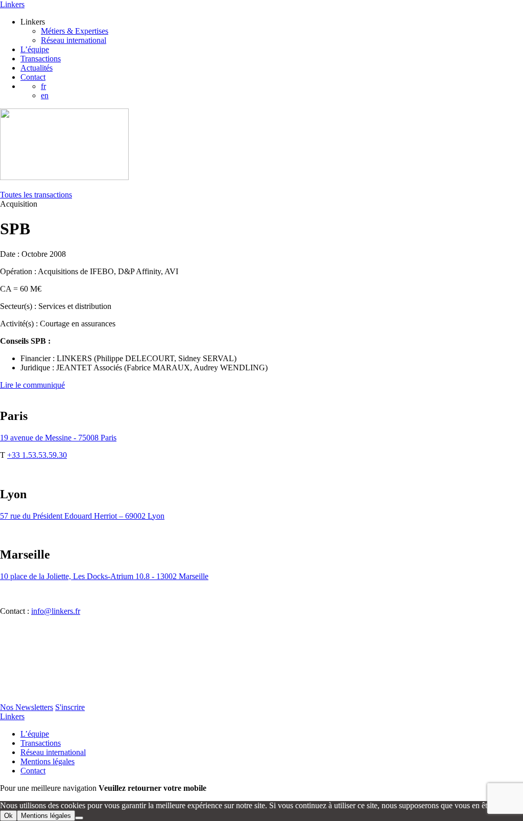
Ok (8, 815)
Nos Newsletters (26, 707)
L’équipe (34, 49)
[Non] (79, 817)
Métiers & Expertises (74, 31)
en (45, 95)
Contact (32, 77)
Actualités (36, 67)
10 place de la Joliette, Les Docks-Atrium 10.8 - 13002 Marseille (104, 576)
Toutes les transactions (36, 194)
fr (43, 86)
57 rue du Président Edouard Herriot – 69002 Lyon (82, 516)
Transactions (40, 58)
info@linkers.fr (55, 611)
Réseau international (73, 40)
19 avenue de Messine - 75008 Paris (58, 437)
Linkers (12, 4)
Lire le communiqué (32, 385)
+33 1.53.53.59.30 (37, 455)
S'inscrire (70, 707)
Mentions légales (47, 761)
